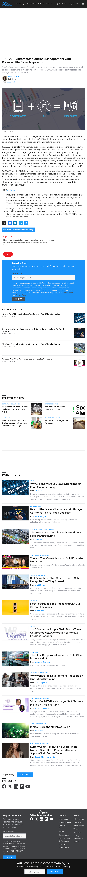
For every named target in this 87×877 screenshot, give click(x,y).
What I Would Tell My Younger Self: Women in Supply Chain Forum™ (56, 703)
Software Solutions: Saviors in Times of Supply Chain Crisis (15, 409)
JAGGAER (11, 82)
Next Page (25, 775)
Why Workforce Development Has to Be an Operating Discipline (56, 677)
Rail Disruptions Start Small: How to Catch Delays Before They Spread (55, 580)
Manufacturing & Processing (42, 529)
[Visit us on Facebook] (4, 786)
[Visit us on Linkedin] (16, 786)
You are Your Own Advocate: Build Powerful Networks (27, 359)
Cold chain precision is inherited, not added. (47, 665)
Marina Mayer (13, 77)
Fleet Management (52, 417)
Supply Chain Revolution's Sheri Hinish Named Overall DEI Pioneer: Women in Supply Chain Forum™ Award (53, 750)
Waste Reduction (52, 404)
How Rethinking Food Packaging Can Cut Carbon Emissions (55, 605)
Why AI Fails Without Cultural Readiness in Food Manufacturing (31, 314)
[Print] (4, 223)
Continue (55, 872)
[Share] (10, 223)
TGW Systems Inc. (42, 708)
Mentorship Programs (39, 555)
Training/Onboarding (39, 673)
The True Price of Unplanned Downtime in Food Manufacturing (31, 344)
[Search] (77, 4)
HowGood (39, 731)
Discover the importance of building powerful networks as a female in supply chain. (57, 566)
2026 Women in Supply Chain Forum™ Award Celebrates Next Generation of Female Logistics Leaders (57, 632)
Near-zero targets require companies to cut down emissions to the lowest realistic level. (57, 735)
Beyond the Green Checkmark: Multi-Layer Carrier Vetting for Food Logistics (33, 330)
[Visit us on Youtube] (27, 786)
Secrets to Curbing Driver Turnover (56, 421)
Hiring (32, 626)
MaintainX (39, 540)
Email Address (18, 273)
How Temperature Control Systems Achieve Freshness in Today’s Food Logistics (14, 423)
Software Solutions (11, 404)
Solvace (38, 491)
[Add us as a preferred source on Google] (26, 223)
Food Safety (7, 417)
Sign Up (18, 299)
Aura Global (40, 611)
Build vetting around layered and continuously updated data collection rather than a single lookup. (54, 521)
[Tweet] (21, 223)
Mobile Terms (68, 293)
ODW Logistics (41, 683)
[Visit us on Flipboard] (22, 786)
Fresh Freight (40, 516)
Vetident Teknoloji (43, 662)
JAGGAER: (11, 190)
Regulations (35, 506)
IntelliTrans (40, 585)
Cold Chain (34, 652)
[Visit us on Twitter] (10, 786)
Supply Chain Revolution (45, 757)
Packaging (34, 601)
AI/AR (32, 481)
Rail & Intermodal (37, 575)
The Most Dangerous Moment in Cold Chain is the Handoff (56, 657)
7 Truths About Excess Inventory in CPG (55, 408)
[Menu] (83, 4)
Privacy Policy (21, 295)
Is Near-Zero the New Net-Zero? (50, 726)
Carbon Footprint (38, 724)
